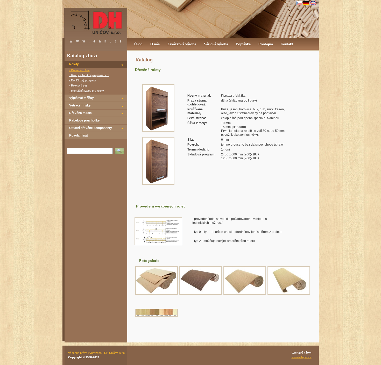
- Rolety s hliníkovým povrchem (89, 75)
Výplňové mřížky (81, 98)
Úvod (138, 44)
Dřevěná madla (80, 113)
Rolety (74, 64)
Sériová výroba (216, 44)
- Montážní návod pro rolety (86, 90)
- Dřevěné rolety (79, 70)
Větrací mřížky (80, 105)
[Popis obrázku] (158, 244)
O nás (155, 44)
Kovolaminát (78, 135)
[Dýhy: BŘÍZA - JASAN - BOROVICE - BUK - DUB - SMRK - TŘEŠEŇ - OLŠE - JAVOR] (156, 316)
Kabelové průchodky (84, 120)
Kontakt (287, 44)
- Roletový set (78, 85)
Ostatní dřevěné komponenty (90, 128)
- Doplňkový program (82, 80)
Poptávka (243, 44)
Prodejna (265, 44)
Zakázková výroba (181, 44)
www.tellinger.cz (302, 357)
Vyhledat (121, 149)
